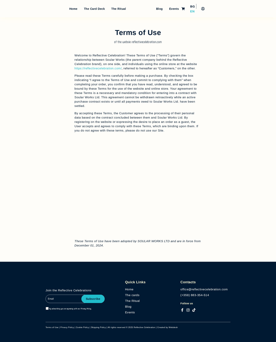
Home (73, 8)
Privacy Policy (86, 308)
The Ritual (118, 8)
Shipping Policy (98, 327)
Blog (159, 8)
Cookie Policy (82, 327)
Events (174, 8)
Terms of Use (52, 327)
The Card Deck (94, 8)
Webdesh (173, 327)
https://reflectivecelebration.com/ (98, 68)
